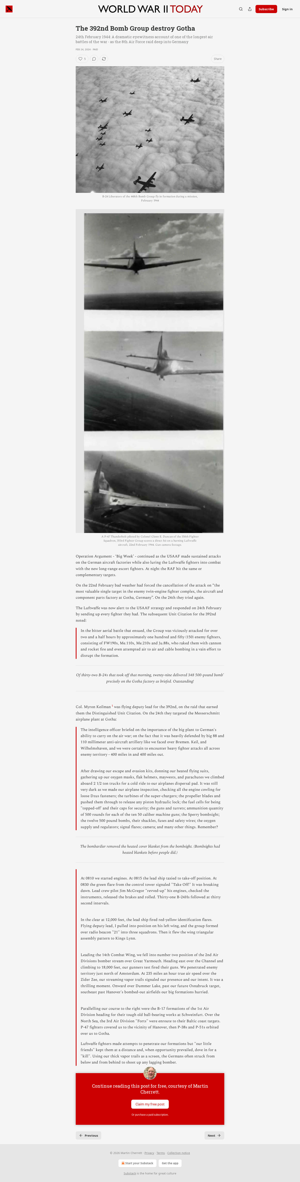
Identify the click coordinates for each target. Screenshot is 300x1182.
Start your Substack (139, 1163)
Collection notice (178, 1153)
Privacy (149, 1153)
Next (211, 1135)
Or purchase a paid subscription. (150, 1114)
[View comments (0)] (94, 59)
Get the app (170, 1163)
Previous (91, 1135)
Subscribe (266, 9)
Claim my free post (150, 1104)
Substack (130, 1173)
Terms (161, 1153)
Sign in (287, 9)
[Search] (241, 9)
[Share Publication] (250, 9)
